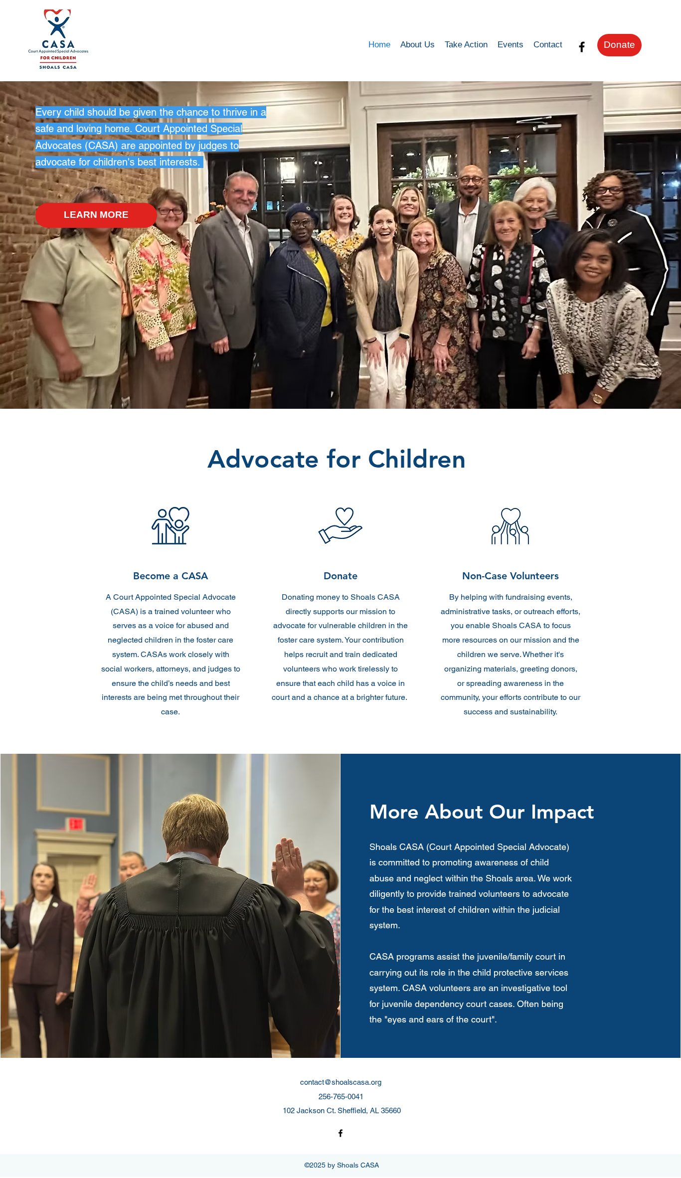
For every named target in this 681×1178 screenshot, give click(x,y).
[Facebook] (582, 47)
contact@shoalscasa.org (340, 1082)
